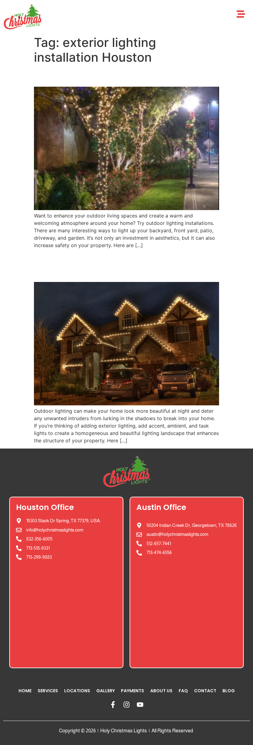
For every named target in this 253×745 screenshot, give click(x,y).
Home (25, 691)
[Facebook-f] (113, 704)
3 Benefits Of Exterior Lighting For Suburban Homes (117, 265)
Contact (205, 691)
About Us (161, 691)
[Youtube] (140, 704)
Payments (132, 691)
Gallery (105, 691)
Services (48, 691)
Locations (77, 691)
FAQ (183, 691)
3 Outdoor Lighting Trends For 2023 (121, 75)
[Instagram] (126, 704)
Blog (228, 691)
